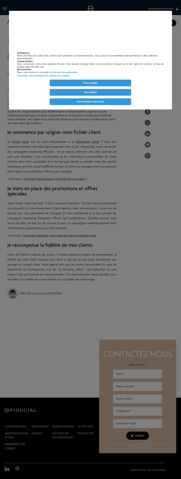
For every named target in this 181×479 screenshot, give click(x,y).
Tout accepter (90, 83)
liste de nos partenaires (65, 72)
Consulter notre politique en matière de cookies (43, 75)
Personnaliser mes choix (90, 101)
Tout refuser (90, 92)
